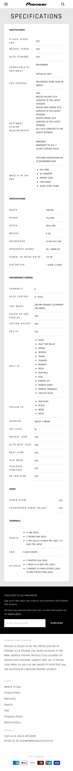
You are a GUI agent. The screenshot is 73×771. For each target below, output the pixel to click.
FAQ (6, 711)
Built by (36, 756)
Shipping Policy (13, 716)
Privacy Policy (12, 693)
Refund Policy (12, 722)
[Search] (63, 4)
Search (8, 705)
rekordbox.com (47, 161)
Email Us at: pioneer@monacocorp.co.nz (28, 741)
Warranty (10, 699)
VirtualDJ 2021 (43, 74)
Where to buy (12, 687)
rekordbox (42, 64)
